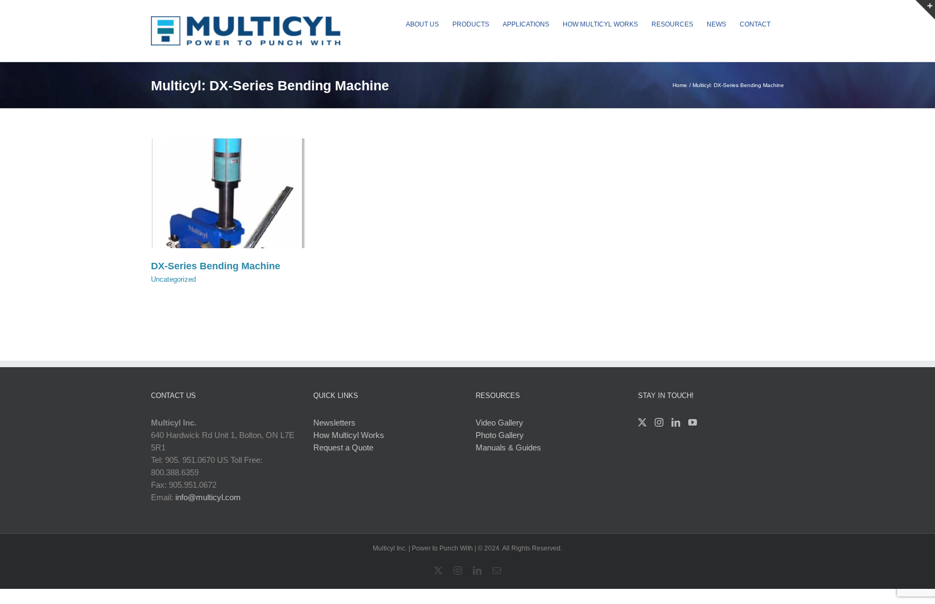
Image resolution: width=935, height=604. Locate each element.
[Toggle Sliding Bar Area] (925, 9)
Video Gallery (499, 422)
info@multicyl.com (208, 497)
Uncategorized (173, 279)
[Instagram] (659, 422)
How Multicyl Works (348, 435)
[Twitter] (642, 422)
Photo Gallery (500, 435)
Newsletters (334, 422)
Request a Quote (343, 447)
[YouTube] (692, 422)
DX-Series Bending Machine (215, 266)
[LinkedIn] (675, 422)
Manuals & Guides (508, 447)
